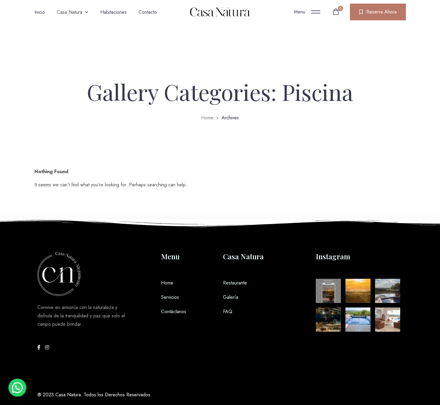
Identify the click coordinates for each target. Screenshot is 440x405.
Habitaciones (113, 12)
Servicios (170, 297)
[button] (17, 388)
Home (207, 117)
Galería (230, 297)
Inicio (39, 12)
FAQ (227, 311)
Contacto (148, 12)
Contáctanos (173, 311)
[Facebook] (39, 347)
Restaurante (235, 282)
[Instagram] (47, 347)
